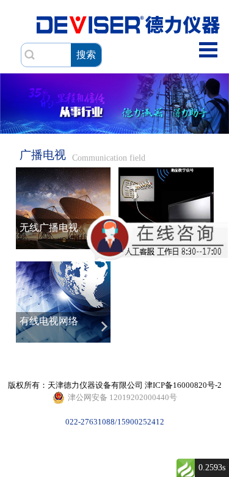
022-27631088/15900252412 (121, 398)
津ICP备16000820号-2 (183, 385)
